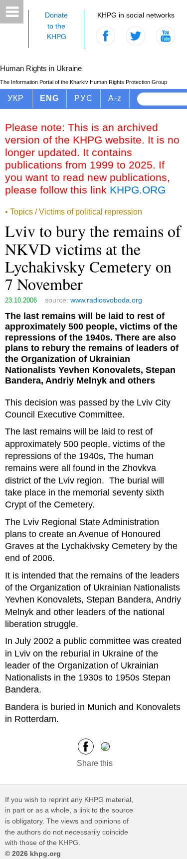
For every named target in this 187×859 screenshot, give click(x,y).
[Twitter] (105, 746)
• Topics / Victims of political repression (73, 212)
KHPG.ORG (138, 190)
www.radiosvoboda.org (106, 300)
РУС (83, 98)
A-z (115, 98)
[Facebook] (85, 746)
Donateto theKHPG (56, 25)
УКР (15, 98)
